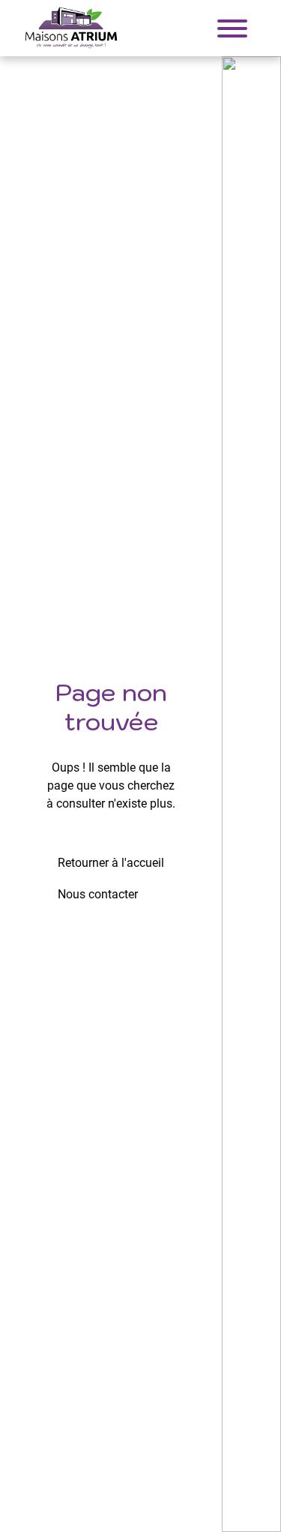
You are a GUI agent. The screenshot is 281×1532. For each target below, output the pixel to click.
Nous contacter (98, 894)
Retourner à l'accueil (111, 863)
